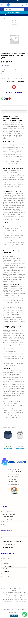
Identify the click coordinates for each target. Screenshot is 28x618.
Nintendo (3, 594)
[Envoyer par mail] (7, 98)
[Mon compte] (23, 4)
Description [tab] (5, 109)
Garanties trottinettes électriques (13, 541)
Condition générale (9, 514)
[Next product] (13, 21)
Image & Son (13, 18)
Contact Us (6, 522)
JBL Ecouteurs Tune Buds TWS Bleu (8, 442)
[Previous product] (15, 21)
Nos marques (7, 535)
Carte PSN (6, 571)
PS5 (21, 592)
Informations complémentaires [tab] (10, 111)
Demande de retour (9, 544)
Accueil (6, 18)
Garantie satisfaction (9, 538)
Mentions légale (8, 516)
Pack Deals (8, 14)
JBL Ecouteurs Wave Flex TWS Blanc (20, 442)
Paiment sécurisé (8, 547)
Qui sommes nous (8, 511)
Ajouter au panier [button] (7, 448)
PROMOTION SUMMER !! (14, 12)
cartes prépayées (9, 596)
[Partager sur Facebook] (5, 98)
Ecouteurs (21, 18)
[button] (2, 5)
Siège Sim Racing (7, 569)
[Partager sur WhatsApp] (2, 98)
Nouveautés (21, 14)
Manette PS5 (6, 561)
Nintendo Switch (7, 566)
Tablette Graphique (8, 574)
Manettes (9, 594)
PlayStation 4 (6, 563)
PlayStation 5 (6, 558)
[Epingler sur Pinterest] (9, 98)
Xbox (24, 592)
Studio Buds (18, 402)
